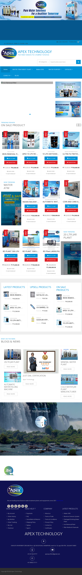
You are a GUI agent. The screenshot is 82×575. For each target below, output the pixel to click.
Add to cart (11, 158)
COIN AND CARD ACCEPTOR (71, 202)
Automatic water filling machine (11, 387)
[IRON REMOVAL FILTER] (10, 140)
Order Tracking (12, 522)
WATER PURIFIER (54, 69)
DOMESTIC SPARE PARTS (42, 305)
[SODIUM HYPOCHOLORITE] (32, 319)
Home (6, 69)
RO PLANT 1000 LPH (31, 251)
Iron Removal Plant (69, 524)
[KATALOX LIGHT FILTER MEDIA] (32, 294)
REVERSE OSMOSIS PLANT (51, 199)
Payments (29, 513)
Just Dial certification (34, 376)
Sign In (28, 528)
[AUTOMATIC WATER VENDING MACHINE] (51, 189)
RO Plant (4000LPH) (51, 251)
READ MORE (11, 367)
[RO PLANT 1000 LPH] (31, 239)
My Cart (10, 525)
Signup (28, 525)
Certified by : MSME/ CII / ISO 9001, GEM (17, 43)
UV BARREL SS (42, 307)
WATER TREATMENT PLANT (21, 69)
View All (9, 200)
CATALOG (68, 69)
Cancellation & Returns (33, 519)
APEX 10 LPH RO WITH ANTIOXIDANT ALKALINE (30, 154)
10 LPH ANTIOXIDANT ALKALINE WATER (51, 154)
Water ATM (40, 69)
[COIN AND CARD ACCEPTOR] (71, 189)
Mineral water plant (68, 363)
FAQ (27, 516)
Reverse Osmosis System (71, 516)
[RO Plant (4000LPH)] (51, 239)
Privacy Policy (49, 522)
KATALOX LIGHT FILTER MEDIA (42, 295)
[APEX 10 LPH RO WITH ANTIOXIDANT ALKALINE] (30, 140)
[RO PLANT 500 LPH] (11, 239)
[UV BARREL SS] (32, 306)
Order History (12, 516)
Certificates (48, 528)
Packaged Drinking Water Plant (71, 520)
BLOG (17, 75)
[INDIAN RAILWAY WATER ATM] (31, 189)
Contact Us (48, 525)
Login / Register (63, 42)
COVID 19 (7, 75)
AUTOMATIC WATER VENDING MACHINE (51, 202)
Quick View (11, 171)
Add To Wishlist (11, 173)
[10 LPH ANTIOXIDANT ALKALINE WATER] (51, 140)
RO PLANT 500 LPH (11, 251)
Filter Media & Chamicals (71, 527)
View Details (11, 162)
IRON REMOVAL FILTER (10, 154)
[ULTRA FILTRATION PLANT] (71, 140)
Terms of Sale (49, 516)
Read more (59, 500)
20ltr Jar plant (11, 362)
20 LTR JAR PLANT (11, 249)
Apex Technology (35, 51)
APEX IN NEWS (10, 151)
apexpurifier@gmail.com (52, 554)
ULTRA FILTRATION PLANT (71, 154)
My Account (11, 513)
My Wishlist (11, 519)
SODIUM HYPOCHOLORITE (42, 320)
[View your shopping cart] (78, 42)
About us (47, 513)
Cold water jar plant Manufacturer (68, 389)
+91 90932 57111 (32, 562)
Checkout (10, 528)
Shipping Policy (31, 522)
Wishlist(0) (73, 42)
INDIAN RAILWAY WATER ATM (31, 202)
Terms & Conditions (51, 519)
